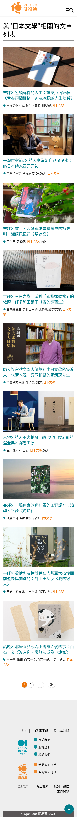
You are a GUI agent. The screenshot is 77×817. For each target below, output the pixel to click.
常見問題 (63, 791)
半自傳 (11, 659)
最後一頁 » (51, 684)
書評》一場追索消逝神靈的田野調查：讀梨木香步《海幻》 (38, 507)
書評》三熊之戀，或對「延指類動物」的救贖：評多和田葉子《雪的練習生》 (38, 299)
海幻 (36, 518)
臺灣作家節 (14, 173)
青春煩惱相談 (15, 105)
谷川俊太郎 (14, 450)
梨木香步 (26, 518)
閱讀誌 (24, 746)
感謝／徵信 (61, 786)
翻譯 (39, 382)
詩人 (43, 173)
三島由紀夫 (58, 659)
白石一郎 (43, 659)
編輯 (20, 659)
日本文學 (58, 105)
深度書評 (12, 518)
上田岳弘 (32, 591)
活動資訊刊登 (47, 765)
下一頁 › (40, 684)
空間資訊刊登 (47, 772)
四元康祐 (29, 173)
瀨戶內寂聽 (33, 105)
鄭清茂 (30, 382)
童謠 (43, 241)
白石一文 (30, 659)
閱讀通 (24, 771)
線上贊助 (42, 786)
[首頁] (24, 8)
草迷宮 (11, 241)
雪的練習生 (14, 309)
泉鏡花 (21, 241)
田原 (26, 450)
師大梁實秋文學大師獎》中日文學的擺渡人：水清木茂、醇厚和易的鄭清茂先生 (38, 372)
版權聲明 (44, 747)
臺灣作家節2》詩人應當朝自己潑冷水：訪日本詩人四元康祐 (37, 163)
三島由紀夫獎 (15, 591)
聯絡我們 (44, 754)
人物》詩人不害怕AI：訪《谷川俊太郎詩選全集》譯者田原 (38, 440)
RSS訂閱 (63, 730)
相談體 (46, 105)
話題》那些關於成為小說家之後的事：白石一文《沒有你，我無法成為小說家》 (38, 649)
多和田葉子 (30, 309)
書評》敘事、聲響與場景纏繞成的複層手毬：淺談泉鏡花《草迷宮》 (38, 231)
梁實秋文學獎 (15, 382)
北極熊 (43, 309)
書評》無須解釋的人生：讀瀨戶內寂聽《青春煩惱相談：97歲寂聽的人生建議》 (38, 95)
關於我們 (44, 740)
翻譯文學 (55, 309)
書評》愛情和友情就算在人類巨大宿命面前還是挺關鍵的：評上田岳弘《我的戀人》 (38, 578)
